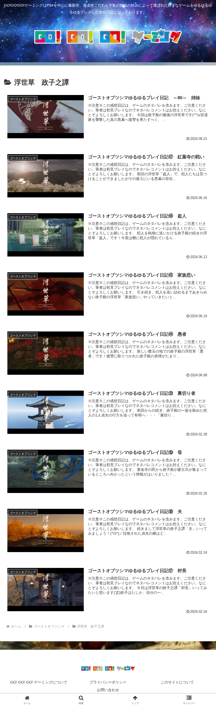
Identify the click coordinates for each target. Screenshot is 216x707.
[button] (199, 685)
